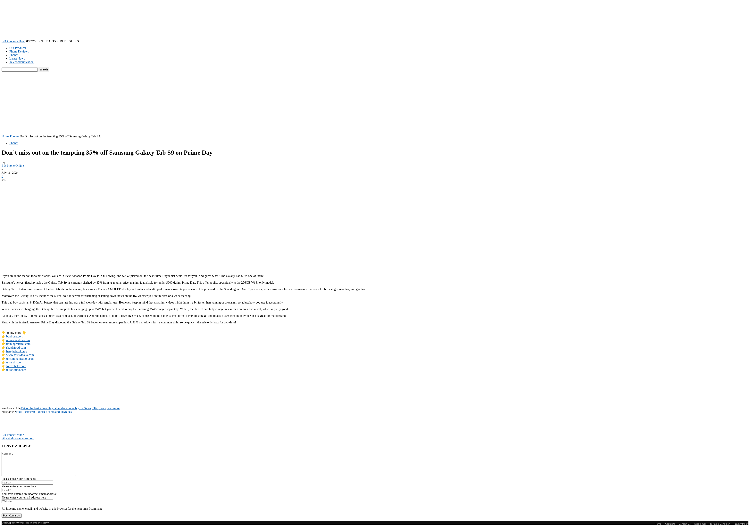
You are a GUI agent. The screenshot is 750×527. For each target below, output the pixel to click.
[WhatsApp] (50, 186)
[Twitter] (22, 186)
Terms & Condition (720, 523)
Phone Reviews (19, 51)
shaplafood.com (16, 347)
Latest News (17, 58)
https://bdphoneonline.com (18, 438)
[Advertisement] (375, 105)
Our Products (17, 48)
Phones (13, 55)
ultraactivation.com (18, 340)
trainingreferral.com (18, 343)
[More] (64, 186)
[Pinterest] (36, 186)
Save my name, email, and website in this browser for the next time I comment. (54, 508)
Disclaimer (700, 523)
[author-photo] (11, 431)
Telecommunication (21, 62)
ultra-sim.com (14, 362)
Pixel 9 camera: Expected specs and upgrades (44, 411)
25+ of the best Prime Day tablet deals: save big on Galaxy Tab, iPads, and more (70, 408)
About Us (670, 523)
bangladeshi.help (16, 351)
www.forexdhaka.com (20, 355)
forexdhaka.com (16, 366)
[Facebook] (8, 186)
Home (5, 136)
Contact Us (685, 523)
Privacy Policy (741, 523)
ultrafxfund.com (16, 369)
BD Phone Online (13, 165)
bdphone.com (14, 336)
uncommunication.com (20, 358)
